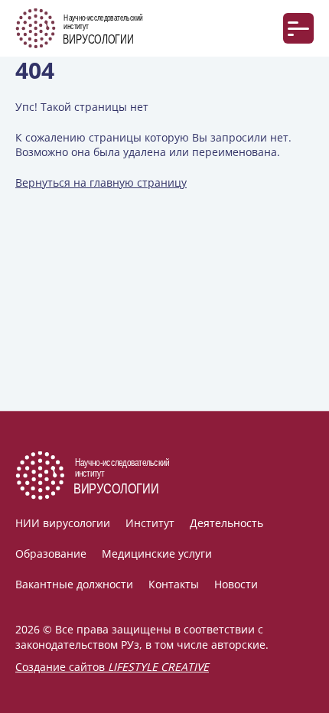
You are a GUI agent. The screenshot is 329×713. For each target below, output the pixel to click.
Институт (149, 523)
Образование (50, 553)
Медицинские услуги (157, 553)
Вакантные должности (74, 584)
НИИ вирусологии (62, 523)
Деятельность (226, 523)
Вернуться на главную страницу (101, 182)
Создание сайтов (112, 666)
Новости (236, 584)
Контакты (173, 584)
